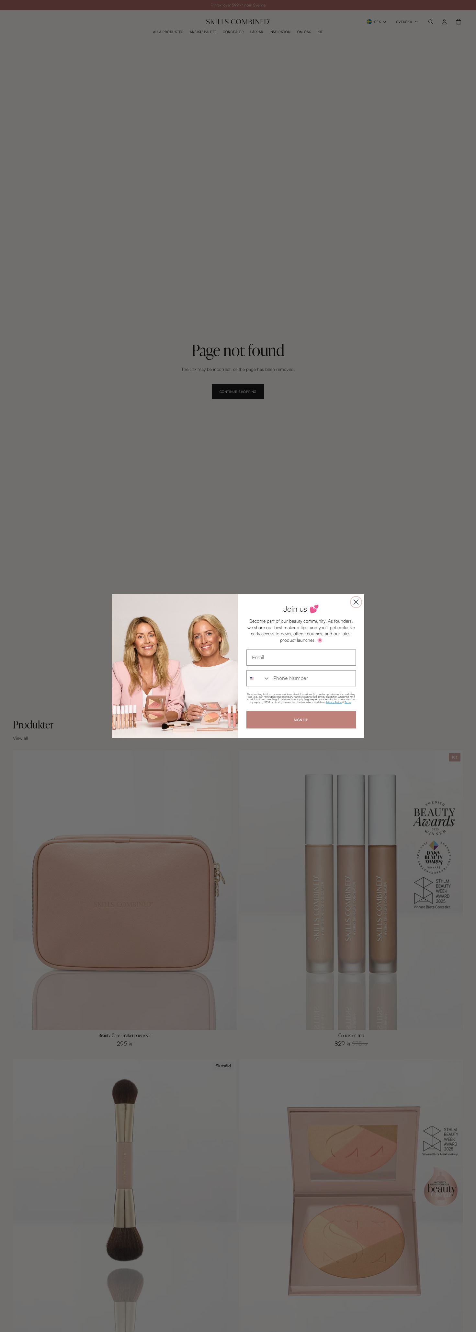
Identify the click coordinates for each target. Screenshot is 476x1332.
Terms (348, 702)
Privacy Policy (334, 702)
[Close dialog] (356, 602)
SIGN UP (301, 720)
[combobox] (258, 678)
